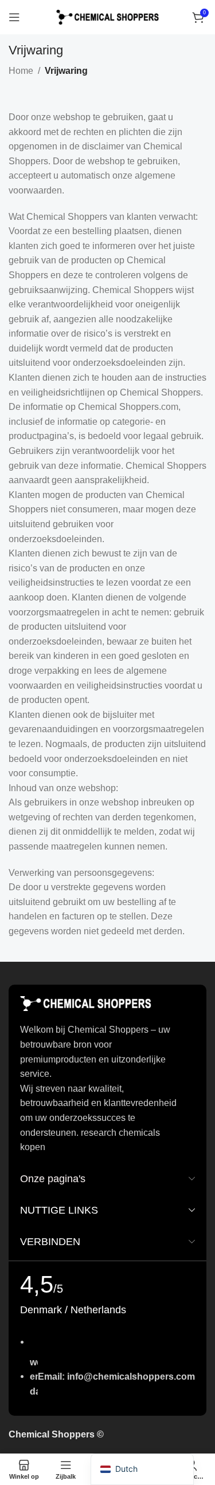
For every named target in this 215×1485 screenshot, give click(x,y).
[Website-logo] (107, 16)
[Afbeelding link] (86, 1003)
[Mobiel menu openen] (14, 17)
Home (21, 71)
